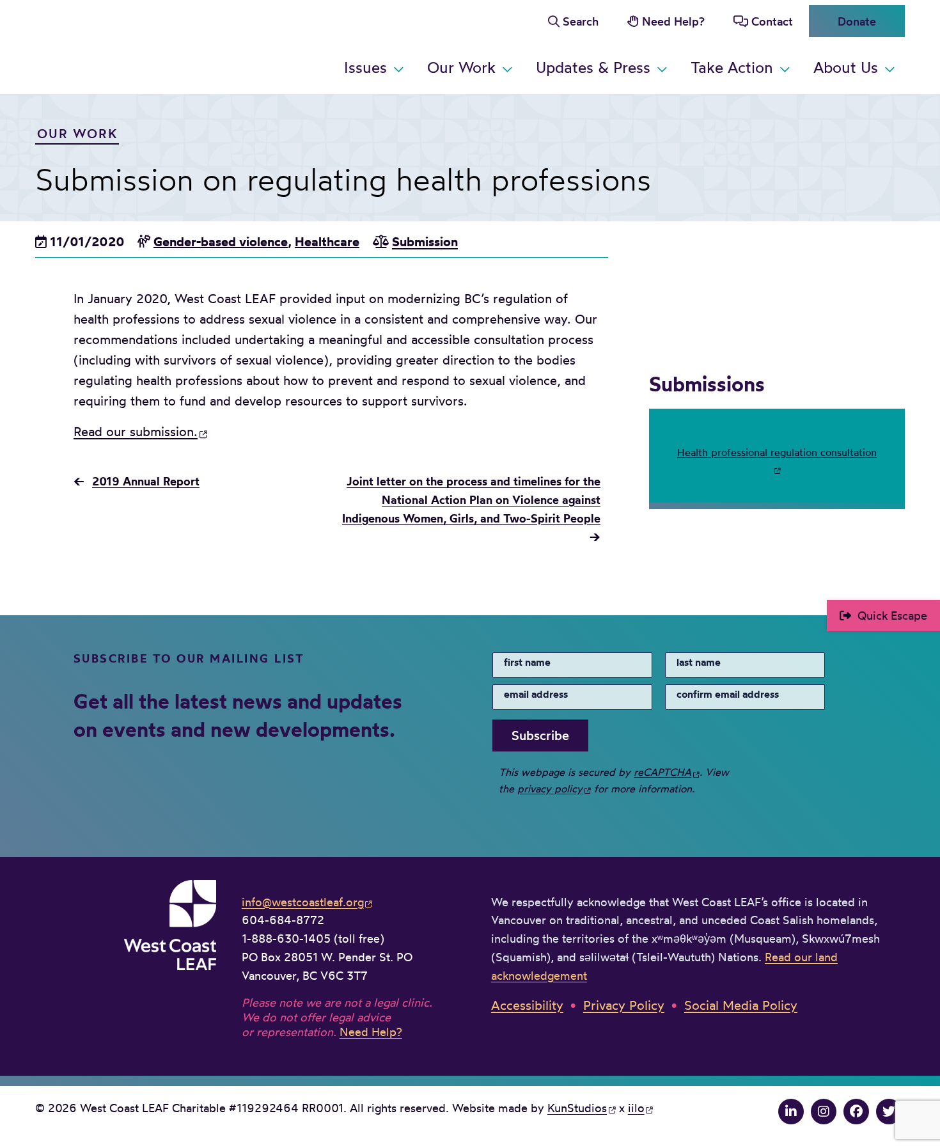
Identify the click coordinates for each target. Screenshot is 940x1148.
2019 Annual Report (146, 481)
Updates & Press (593, 67)
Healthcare (327, 241)
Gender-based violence (220, 241)
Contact (772, 21)
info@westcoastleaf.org (303, 902)
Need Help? (673, 21)
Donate (857, 21)
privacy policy (550, 788)
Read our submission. (136, 431)
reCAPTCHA (662, 772)
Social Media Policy (740, 1005)
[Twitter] (889, 1111)
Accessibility (527, 1005)
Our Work (461, 67)
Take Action (732, 67)
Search (581, 21)
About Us (845, 67)
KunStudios (577, 1108)
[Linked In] (791, 1111)
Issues (365, 67)
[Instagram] (823, 1111)
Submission (425, 241)
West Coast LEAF (131, 44)
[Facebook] (856, 1111)
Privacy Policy (623, 1005)
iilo (636, 1108)
